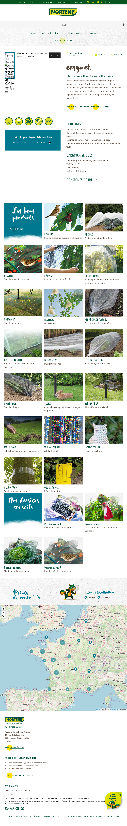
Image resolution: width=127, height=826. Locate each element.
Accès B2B (78, 2)
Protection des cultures (50, 33)
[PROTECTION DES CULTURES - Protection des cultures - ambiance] (39, 55)
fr (102, 2)
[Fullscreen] (3, 616)
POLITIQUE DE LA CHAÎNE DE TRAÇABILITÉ (88, 816)
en (109, 2)
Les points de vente (45, 2)
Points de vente (80, 106)
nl (105, 2)
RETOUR (68, 40)
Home (33, 33)
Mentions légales (32, 816)
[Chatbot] (114, 801)
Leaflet (98, 710)
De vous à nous (15, 816)
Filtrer (19, 229)
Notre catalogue (63, 2)
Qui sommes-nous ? (26, 2)
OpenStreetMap (113, 710)
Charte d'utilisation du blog (55, 816)
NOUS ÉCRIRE (103, 106)
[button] (52, 55)
